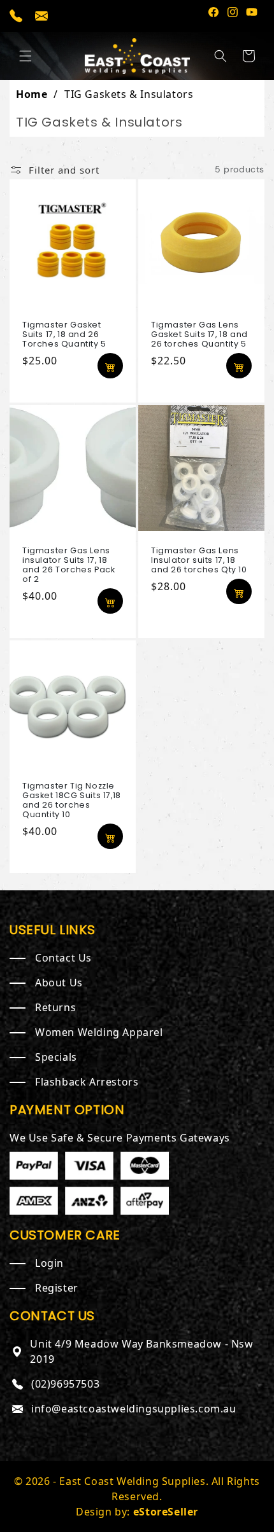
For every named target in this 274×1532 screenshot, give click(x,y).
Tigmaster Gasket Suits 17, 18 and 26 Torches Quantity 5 (64, 334)
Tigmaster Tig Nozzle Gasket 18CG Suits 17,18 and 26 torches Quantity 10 (71, 800)
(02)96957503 (65, 1384)
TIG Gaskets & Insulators (128, 94)
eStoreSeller (165, 1512)
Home (31, 94)
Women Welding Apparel (99, 1032)
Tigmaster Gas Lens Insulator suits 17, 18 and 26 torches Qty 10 (199, 560)
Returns (55, 1007)
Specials (56, 1057)
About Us (59, 983)
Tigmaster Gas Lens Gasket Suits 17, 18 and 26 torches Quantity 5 (199, 334)
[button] (25, 56)
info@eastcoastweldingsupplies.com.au (133, 1409)
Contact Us (63, 958)
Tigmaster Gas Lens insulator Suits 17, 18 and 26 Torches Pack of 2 (68, 565)
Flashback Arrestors (86, 1082)
